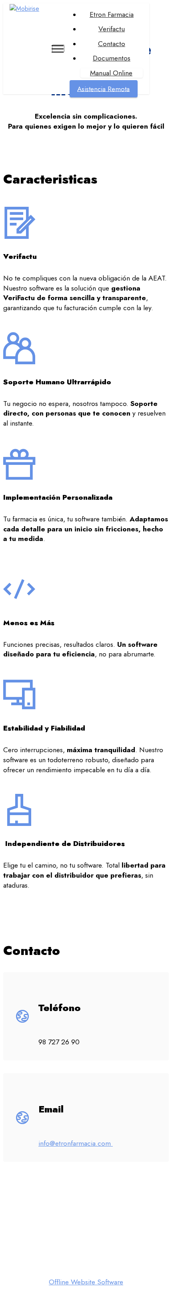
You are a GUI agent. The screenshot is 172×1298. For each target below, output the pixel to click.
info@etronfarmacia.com (75, 1143)
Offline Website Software (86, 1282)
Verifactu (111, 29)
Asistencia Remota (103, 88)
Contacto (111, 44)
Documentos (111, 58)
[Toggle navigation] (58, 48)
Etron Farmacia (112, 15)
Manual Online (111, 73)
